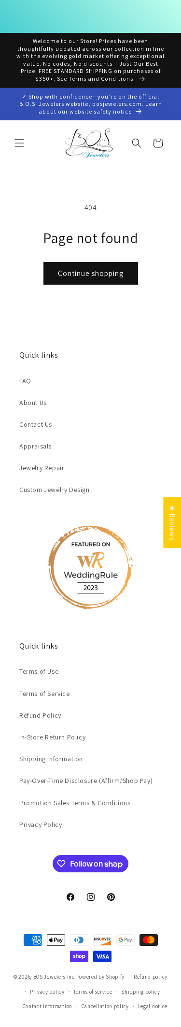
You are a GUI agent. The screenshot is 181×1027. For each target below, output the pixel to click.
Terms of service (92, 991)
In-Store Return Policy (52, 737)
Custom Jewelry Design (54, 489)
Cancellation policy (105, 1006)
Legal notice (152, 1006)
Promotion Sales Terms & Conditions (74, 802)
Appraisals (35, 446)
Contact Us (35, 424)
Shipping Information (51, 758)
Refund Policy (40, 715)
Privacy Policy (40, 824)
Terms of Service (44, 693)
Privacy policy (47, 991)
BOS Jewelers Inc (54, 976)
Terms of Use (38, 671)
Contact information (47, 1006)
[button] (19, 143)
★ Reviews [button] (172, 522)
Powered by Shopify (100, 976)
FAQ (25, 380)
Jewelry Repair (41, 467)
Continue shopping (91, 273)
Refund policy (150, 976)
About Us (33, 402)
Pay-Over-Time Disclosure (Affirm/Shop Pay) (86, 780)
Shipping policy (140, 991)
